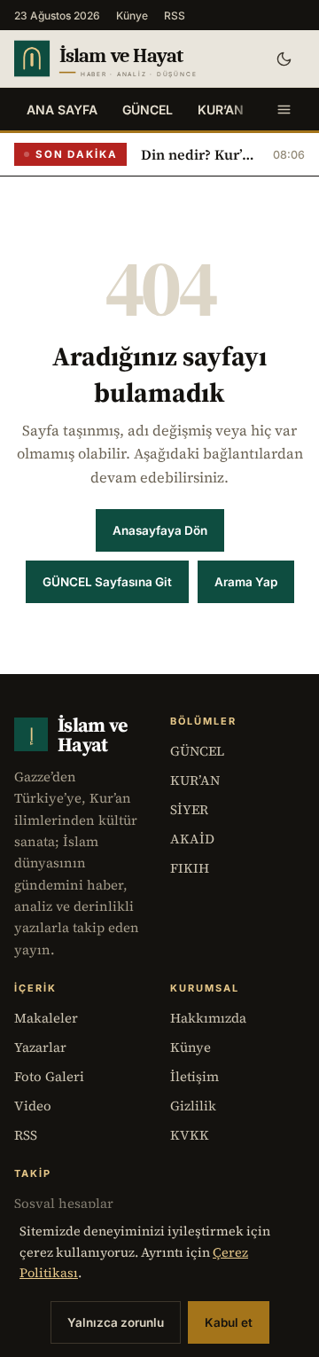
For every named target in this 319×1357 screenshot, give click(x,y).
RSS (174, 15)
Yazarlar (40, 1047)
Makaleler (46, 1017)
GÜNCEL (147, 109)
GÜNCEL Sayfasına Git (107, 582)
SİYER (189, 809)
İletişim (194, 1076)
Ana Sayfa (62, 109)
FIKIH (189, 868)
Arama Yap (245, 582)
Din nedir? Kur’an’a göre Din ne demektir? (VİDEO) (200, 154)
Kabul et (229, 1322)
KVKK (189, 1135)
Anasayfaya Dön (160, 530)
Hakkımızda (208, 1017)
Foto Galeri (49, 1076)
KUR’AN (221, 109)
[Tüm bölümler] (283, 109)
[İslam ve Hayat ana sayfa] (130, 58)
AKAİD (192, 838)
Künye (132, 15)
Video (32, 1105)
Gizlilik (193, 1105)
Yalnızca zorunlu (115, 1322)
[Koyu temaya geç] (283, 58)
